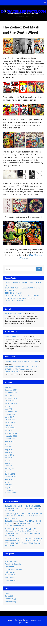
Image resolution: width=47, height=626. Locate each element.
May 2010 (8, 487)
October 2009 (10, 490)
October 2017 (10, 414)
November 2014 (11, 433)
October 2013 (10, 439)
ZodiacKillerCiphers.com (13, 336)
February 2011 (10, 468)
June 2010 (8, 485)
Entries (9, 596)
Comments (10, 599)
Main (6, 558)
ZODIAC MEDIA (10, 575)
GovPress (18, 620)
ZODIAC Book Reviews (13, 569)
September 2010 (11, 477)
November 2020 (11, 393)
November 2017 (11, 412)
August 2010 (9, 479)
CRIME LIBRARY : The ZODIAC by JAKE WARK (21, 361)
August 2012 (9, 449)
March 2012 (9, 455)
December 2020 (11, 390)
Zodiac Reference (11, 580)
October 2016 (10, 420)
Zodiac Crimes (10, 572)
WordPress (30, 620)
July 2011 (8, 460)
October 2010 (10, 474)
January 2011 (9, 471)
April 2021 (8, 387)
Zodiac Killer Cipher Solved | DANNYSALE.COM (22, 506)
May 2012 (8, 452)
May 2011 (8, 463)
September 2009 (11, 493)
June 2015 (8, 430)
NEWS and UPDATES (12, 561)
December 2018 (11, 398)
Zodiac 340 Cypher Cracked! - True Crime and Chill (23, 513)
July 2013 (8, 444)
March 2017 (9, 417)
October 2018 (10, 401)
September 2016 (11, 422)
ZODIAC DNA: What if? (13, 293)
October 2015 (10, 428)
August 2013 (9, 441)
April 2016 (8, 425)
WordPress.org (10, 601)
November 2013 (11, 436)
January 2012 (9, 458)
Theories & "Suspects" (13, 564)
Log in (7, 593)
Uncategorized (10, 567)
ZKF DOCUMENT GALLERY (15, 314)
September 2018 (11, 403)
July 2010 (8, 482)
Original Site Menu (11, 372)
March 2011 (9, 466)
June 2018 (8, 406)
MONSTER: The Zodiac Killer (15, 301)
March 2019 (9, 395)
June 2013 (8, 447)
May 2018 (8, 409)
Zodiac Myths (10, 577)
